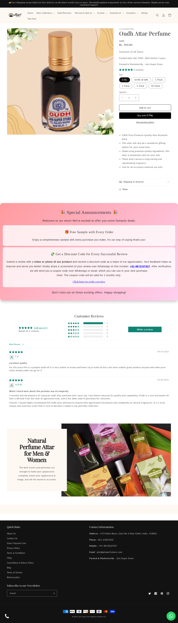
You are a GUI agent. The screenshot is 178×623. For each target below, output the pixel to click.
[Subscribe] (54, 593)
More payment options (145, 122)
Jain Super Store (84, 616)
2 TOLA (125, 86)
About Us (11, 533)
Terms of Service (14, 572)
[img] (16, 352)
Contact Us (12, 538)
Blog (9, 567)
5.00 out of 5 (41, 327)
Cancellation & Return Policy (20, 563)
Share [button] (125, 189)
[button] (45, 13)
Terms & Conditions (16, 553)
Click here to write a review (89, 281)
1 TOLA (159, 80)
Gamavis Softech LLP (98, 616)
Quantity (123, 92)
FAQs (9, 558)
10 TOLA (155, 86)
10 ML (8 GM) (141, 80)
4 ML (124, 80)
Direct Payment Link (16, 543)
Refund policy (13, 577)
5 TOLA (140, 86)
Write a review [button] (145, 329)
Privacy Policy (13, 548)
